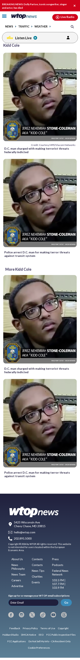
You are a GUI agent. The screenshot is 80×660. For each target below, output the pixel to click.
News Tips (38, 570)
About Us (17, 559)
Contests (37, 559)
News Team (18, 574)
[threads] (64, 614)
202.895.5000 (23, 538)
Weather (41, 26)
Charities (37, 576)
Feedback (14, 628)
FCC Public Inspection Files (61, 634)
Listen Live (23, 38)
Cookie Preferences (39, 647)
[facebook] (11, 614)
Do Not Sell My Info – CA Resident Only (50, 641)
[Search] (72, 26)
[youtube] (53, 614)
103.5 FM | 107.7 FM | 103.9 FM (58, 584)
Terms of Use (47, 628)
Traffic (23, 26)
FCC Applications (16, 641)
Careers (16, 580)
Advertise (17, 586)
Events (36, 582)
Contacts (37, 565)
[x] (32, 614)
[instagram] (21, 614)
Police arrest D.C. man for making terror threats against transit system (37, 253)
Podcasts (57, 565)
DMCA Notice (28, 634)
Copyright (63, 628)
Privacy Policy (30, 628)
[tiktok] (43, 614)
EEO (41, 634)
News (9, 26)
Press (55, 559)
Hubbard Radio (10, 634)
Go (66, 602)
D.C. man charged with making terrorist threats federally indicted (36, 150)
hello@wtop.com (24, 532)
